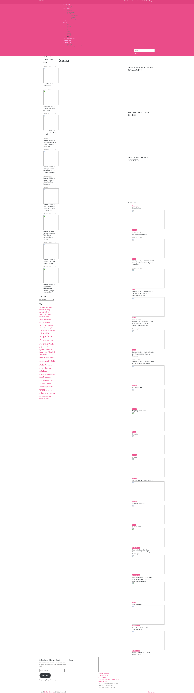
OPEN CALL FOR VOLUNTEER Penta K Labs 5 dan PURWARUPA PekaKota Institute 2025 (142, 579)
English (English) (149, 1)
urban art (49, 390)
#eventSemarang (44, 310)
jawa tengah (43, 352)
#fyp (49, 312)
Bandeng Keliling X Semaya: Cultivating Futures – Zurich (49, 261)
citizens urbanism (49, 330)
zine (47, 399)
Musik (68, 31)
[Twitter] (41, 3)
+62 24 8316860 (103, 681)
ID (40, 1)
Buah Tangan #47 (137, 604)
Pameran (69, 33)
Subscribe (45, 675)
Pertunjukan (70, 35)
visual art (42, 399)
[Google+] (42, 3)
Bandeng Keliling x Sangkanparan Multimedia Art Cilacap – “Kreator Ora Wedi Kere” (49, 288)
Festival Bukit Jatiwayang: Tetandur (142, 480)
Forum (68, 28)
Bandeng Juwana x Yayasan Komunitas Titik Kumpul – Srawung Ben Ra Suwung (49, 235)
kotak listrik (50, 355)
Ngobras (73, 17)
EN (43, 1)
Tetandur (134, 457)
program (52, 374)
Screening (73, 19)
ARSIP (65, 23)
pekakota (43, 371)
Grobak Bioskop (71, 12)
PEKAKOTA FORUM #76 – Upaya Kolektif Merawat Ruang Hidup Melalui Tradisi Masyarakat (142, 323)
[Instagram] (46, 3)
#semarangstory (44, 317)
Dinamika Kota (136, 208)
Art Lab (69, 14)
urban (42, 389)
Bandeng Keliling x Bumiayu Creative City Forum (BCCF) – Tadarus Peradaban (143, 354)
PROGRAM (66, 8)
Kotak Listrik (70, 10)
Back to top (151, 692)
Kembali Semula (137, 387)
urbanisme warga (47, 393)
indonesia (49, 350)
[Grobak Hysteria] (54, 13)
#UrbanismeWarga (45, 319)
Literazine (135, 434)
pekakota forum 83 (137, 527)
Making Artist (74, 15)
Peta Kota (69, 44)
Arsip (41, 325)
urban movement (46, 396)
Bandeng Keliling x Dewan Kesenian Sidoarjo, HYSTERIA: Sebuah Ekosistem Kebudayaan (142, 293)
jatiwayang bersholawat (139, 503)
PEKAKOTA (67, 42)
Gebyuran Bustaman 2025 (139, 234)
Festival (69, 26)
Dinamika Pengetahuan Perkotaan (75, 46)
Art (46, 325)
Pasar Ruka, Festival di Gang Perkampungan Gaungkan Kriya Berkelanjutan (141, 552)
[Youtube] (43, 3)
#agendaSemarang (46, 307)
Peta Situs (127, 1)
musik (42, 368)
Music (50, 365)
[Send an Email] (44, 3)
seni (52, 380)
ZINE (64, 21)
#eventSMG (43, 312)
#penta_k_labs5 (45, 314)
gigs (40, 347)
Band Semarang (45, 328)
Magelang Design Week (139, 411)
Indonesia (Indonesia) (137, 1)
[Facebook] (40, 3)
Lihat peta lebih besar (104, 673)
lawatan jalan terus (46, 357)
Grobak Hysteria (49, 692)
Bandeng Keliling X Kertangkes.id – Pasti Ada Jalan (49, 133)
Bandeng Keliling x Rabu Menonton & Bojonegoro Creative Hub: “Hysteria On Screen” (143, 262)
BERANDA (66, 5)
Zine (45, 62)
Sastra (68, 36)
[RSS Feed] (45, 3)
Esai (68, 24)
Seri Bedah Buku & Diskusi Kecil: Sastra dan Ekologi (49, 108)
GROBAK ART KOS (69, 38)
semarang (44, 380)
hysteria (42, 349)
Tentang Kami (70, 6)
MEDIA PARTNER (68, 40)
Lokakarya (69, 29)
